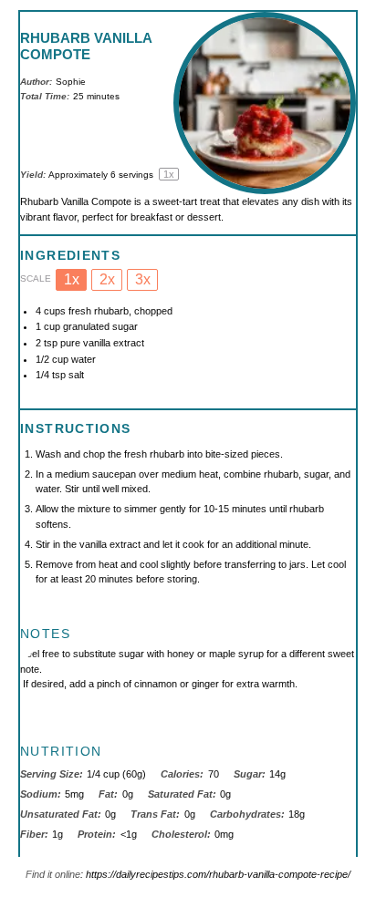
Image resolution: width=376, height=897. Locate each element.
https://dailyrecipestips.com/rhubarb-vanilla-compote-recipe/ (218, 874)
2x (107, 279)
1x (71, 279)
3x (143, 279)
